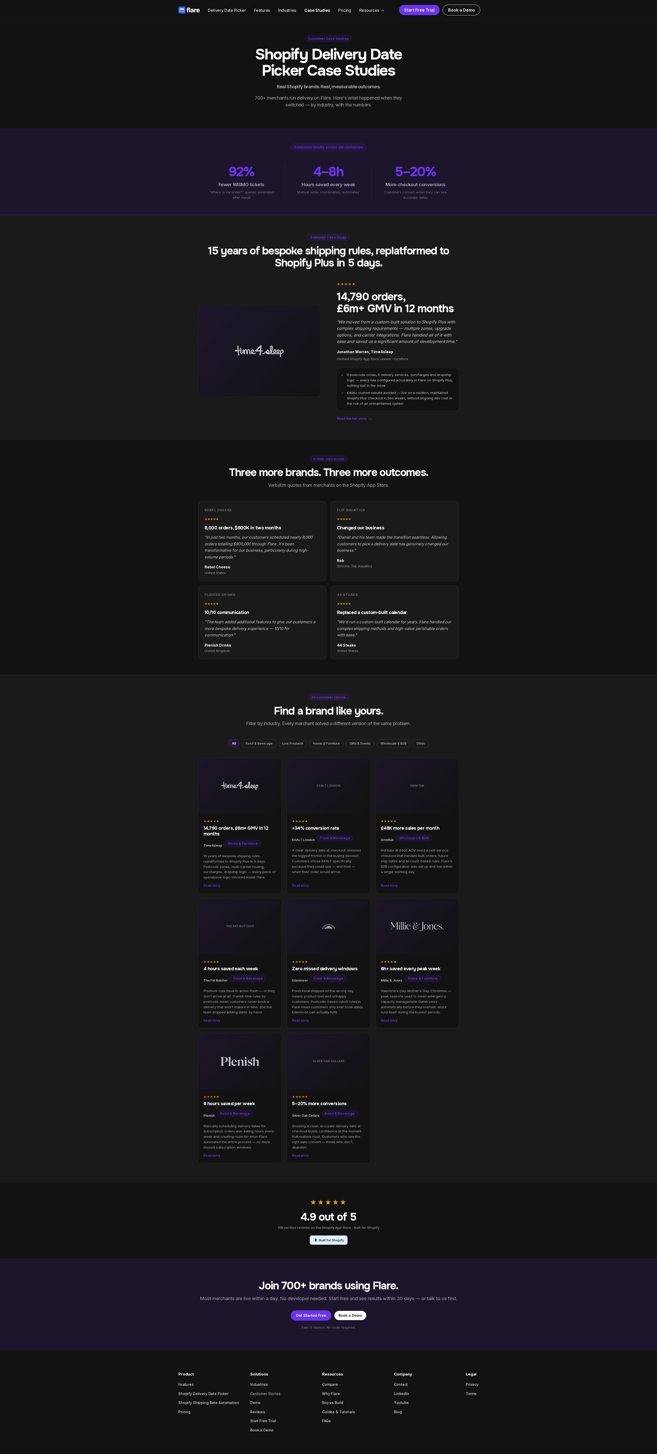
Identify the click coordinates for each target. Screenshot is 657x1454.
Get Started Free (311, 1315)
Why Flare (331, 1393)
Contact (401, 1384)
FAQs (326, 1421)
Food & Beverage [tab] (259, 743)
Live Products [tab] (292, 743)
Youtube (401, 1402)
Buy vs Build (332, 1402)
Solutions (259, 1374)
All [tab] (234, 743)
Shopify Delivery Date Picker (203, 1393)
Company (403, 1374)
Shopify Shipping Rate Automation (208, 1402)
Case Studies (317, 10)
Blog (398, 1412)
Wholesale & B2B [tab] (393, 743)
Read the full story (354, 418)
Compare (330, 1384)
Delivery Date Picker (227, 10)
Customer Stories (265, 1393)
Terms (471, 1393)
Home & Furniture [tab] (326, 743)
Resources (369, 10)
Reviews (257, 1412)
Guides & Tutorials (338, 1412)
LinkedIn (401, 1393)
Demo (255, 1402)
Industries (287, 10)
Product (186, 1374)
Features (262, 10)
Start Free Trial (419, 10)
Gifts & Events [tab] (360, 743)
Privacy (472, 1384)
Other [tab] (420, 743)
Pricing (344, 10)
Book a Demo (461, 10)
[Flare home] (189, 10)
